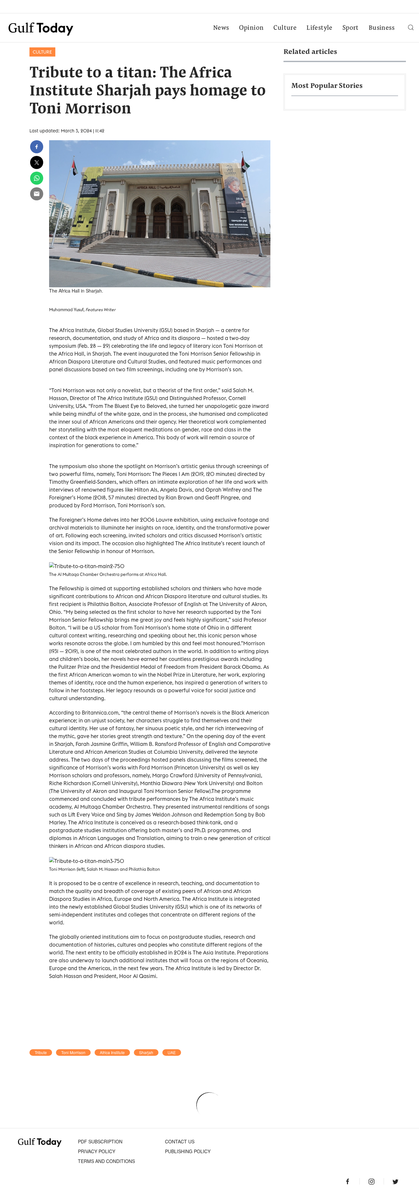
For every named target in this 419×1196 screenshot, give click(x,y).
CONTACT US (179, 1141)
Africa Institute (112, 1052)
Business (381, 28)
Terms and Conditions (106, 1161)
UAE (172, 1052)
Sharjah (146, 1052)
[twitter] (36, 162)
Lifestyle (319, 28)
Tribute (41, 1052)
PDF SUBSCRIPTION (100, 1141)
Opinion (251, 28)
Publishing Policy (187, 1151)
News (221, 28)
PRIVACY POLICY (96, 1151)
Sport (350, 28)
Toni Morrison (73, 1052)
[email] (36, 193)
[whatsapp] (36, 178)
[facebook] (36, 146)
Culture (285, 28)
